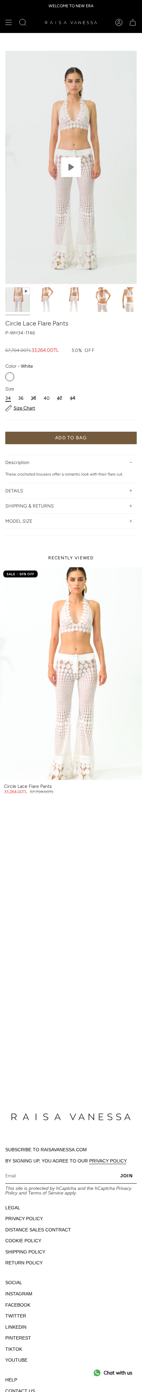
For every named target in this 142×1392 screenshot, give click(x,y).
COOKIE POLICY (23, 1240)
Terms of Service (45, 1192)
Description (17, 462)
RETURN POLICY (24, 1262)
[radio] (9, 376)
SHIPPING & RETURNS (29, 506)
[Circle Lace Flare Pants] (71, 673)
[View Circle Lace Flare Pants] (71, 167)
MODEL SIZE (18, 521)
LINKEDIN (15, 1327)
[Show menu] (8, 22)
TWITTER (15, 1315)
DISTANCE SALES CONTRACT (38, 1229)
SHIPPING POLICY (25, 1251)
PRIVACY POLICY (107, 1160)
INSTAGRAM (18, 1293)
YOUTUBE (16, 1360)
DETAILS (14, 491)
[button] (23, 22)
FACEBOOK (17, 1305)
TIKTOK (13, 1349)
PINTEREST (18, 1338)
